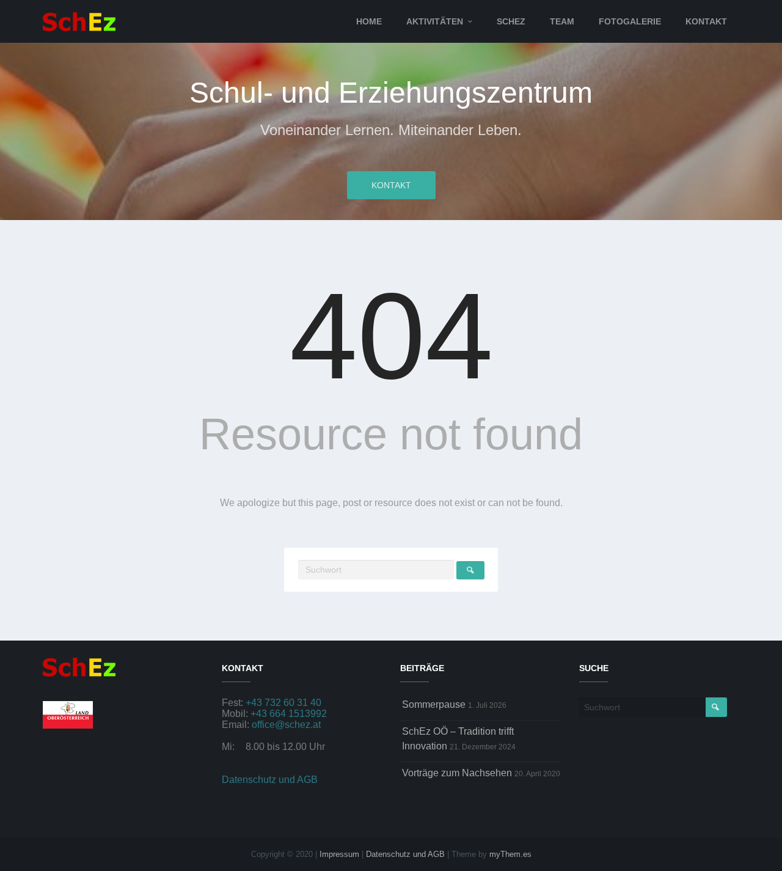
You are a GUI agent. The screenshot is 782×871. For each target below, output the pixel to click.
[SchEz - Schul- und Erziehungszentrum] (79, 21)
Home (369, 21)
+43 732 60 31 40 (283, 702)
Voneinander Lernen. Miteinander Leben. (391, 130)
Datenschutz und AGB (270, 779)
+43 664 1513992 (288, 713)
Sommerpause (434, 704)
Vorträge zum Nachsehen (457, 773)
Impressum (339, 854)
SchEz (511, 21)
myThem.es (510, 854)
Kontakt (706, 21)
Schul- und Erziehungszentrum (391, 92)
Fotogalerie (630, 21)
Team (562, 21)
